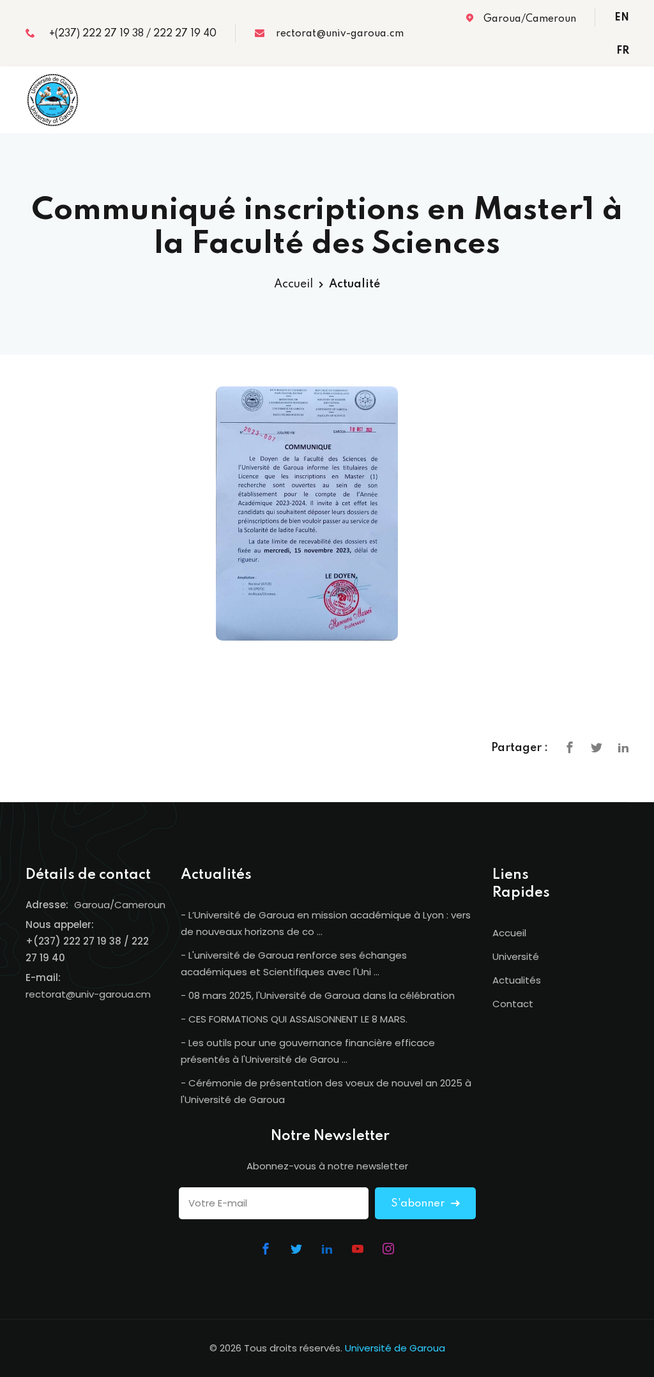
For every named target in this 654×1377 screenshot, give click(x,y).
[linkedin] (623, 747)
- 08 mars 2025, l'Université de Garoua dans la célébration (318, 995)
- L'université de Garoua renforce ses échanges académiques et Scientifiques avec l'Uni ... (294, 963)
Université (515, 956)
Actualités (516, 980)
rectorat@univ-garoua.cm (337, 34)
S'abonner (419, 1203)
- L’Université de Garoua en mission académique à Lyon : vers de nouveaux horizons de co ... (326, 923)
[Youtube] (357, 1248)
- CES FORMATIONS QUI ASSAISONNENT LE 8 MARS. (294, 1019)
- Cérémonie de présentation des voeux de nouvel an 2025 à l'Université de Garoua (326, 1091)
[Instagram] (388, 1248)
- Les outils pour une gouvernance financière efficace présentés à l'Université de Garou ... (308, 1051)
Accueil (293, 284)
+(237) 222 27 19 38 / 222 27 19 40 (129, 34)
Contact (512, 1003)
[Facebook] (569, 747)
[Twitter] (596, 747)
